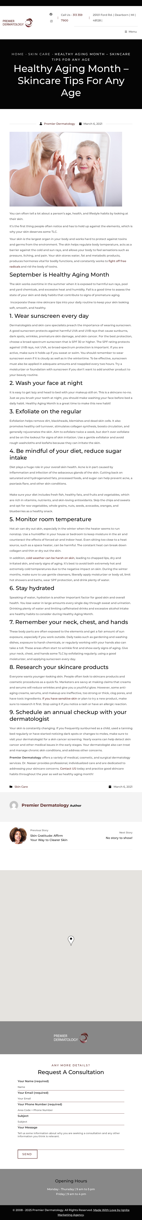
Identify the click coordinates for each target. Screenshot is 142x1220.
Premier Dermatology (59, 123)
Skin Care (39, 54)
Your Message (27, 1127)
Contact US (68, 768)
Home (18, 54)
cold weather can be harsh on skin (50, 558)
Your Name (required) (33, 1081)
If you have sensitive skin (59, 698)
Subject (23, 1116)
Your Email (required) (33, 1092)
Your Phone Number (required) (40, 1104)
